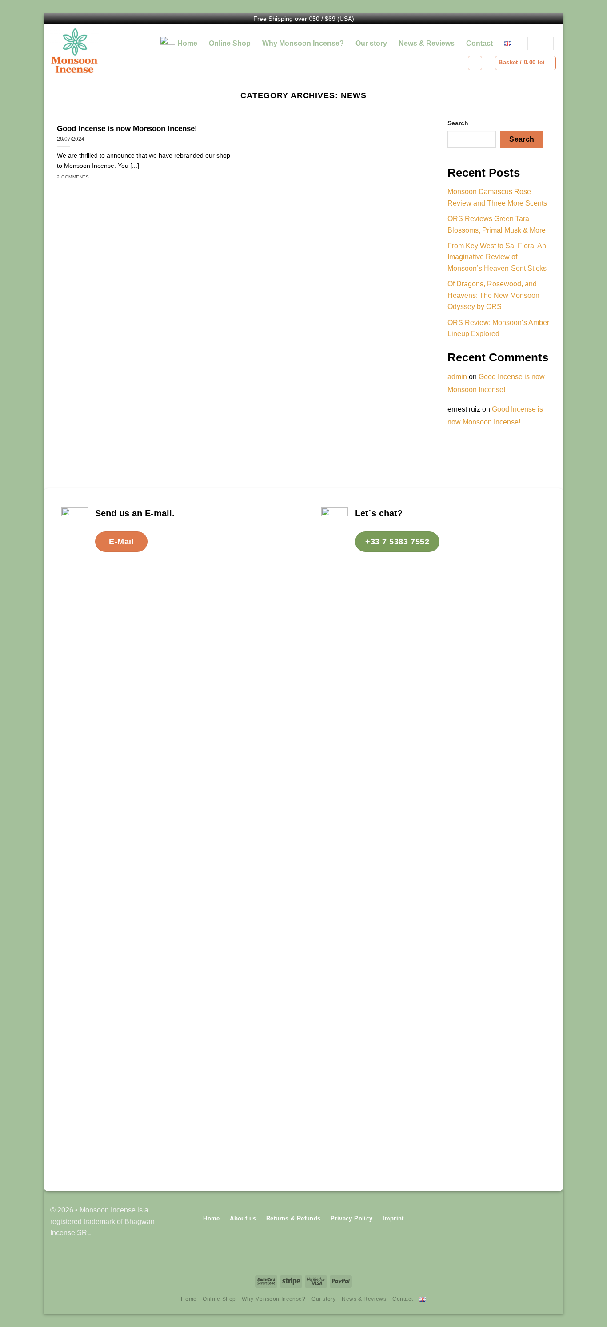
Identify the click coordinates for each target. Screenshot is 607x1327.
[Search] (540, 43)
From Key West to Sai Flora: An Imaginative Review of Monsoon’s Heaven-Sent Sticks (497, 257)
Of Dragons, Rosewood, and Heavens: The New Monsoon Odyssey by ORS (493, 295)
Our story (371, 43)
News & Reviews (427, 43)
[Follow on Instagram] (550, 1221)
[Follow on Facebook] (535, 1221)
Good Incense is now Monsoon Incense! (127, 128)
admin (457, 376)
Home (187, 43)
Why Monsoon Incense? (303, 43)
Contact (479, 43)
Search (457, 123)
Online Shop (230, 43)
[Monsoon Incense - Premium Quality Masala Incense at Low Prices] (89, 50)
